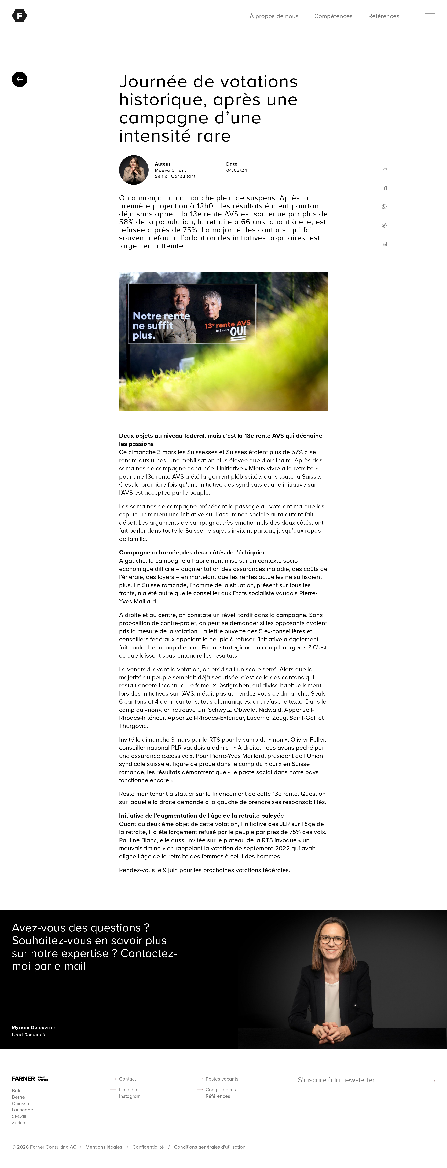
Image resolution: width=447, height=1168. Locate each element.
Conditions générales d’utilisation (210, 1146)
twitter (384, 225)
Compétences (333, 15)
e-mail (70, 965)
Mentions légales (104, 1146)
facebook (384, 187)
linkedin (384, 244)
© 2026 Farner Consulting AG (44, 1146)
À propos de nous (274, 15)
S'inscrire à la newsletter (336, 1080)
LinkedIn (128, 1089)
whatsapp (384, 206)
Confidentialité (149, 1146)
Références (384, 15)
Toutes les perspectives (19, 79)
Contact (127, 1079)
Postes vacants (222, 1079)
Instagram (130, 1096)
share (384, 169)
